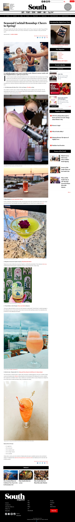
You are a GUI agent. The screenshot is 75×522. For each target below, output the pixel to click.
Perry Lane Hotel (21, 305)
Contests (15, 15)
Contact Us (12, 9)
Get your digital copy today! (60, 60)
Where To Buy (12, 6)
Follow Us (7, 508)
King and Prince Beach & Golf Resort (27, 372)
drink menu (44, 264)
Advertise (11, 7)
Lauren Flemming (14, 34)
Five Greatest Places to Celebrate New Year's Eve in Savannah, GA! (11, 482)
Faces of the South (54, 15)
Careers (7, 503)
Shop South (35, 15)
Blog (21, 15)
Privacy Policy (35, 518)
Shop (39, 12)
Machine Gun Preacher (58, 145)
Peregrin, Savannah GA (13, 369)
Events (27, 15)
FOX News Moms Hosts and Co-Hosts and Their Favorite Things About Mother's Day (60, 117)
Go (44, 12)
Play (28, 12)
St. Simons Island (38, 372)
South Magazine (37, 7)
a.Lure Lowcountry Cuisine (17, 199)
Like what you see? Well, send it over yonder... (41, 461)
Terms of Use (40, 518)
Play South (68, 5)
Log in (67, 1)
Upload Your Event (67, 6)
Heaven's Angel (56, 125)
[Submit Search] (64, 1)
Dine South (51, 12)
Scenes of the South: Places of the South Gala (65, 169)
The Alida (29, 87)
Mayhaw (16, 376)
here (20, 92)
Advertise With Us (9, 506)
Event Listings (68, 7)
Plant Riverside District (26, 261)
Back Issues (44, 15)
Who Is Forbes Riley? (57, 131)
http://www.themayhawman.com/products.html (23, 457)
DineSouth (30, 510)
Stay (33, 12)
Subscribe (72, 1)
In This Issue (12, 4)
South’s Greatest (65, 15)
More (69, 192)
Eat (23, 12)
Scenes (8, 15)
